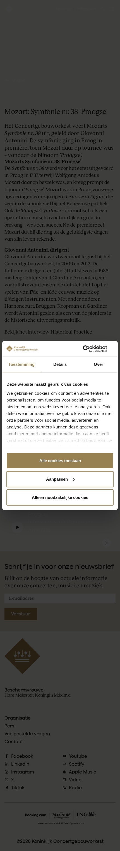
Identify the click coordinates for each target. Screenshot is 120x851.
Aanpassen (57, 478)
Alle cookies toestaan (60, 460)
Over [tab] (98, 364)
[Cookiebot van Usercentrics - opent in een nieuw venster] (89, 348)
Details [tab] (60, 364)
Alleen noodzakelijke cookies (60, 497)
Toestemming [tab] (21, 364)
